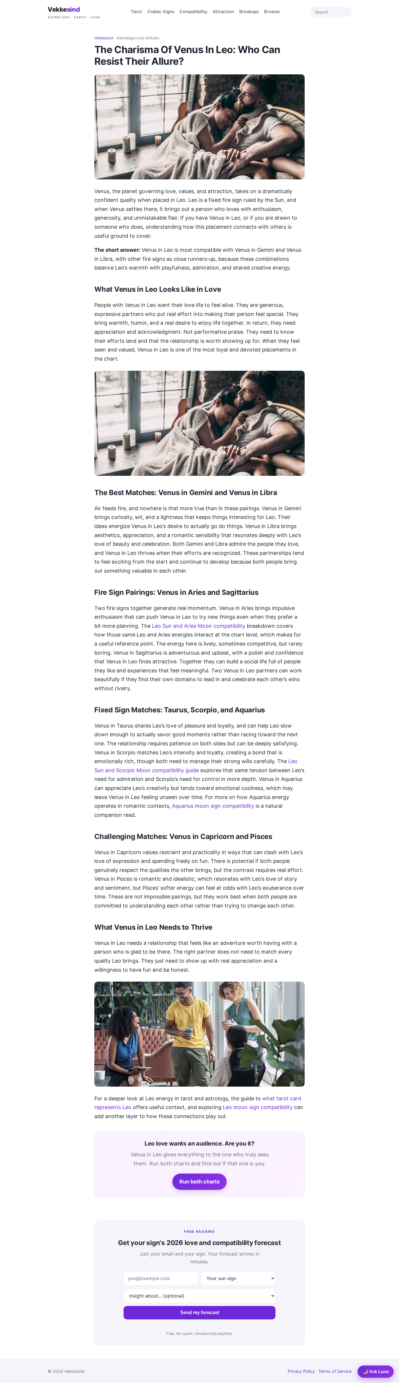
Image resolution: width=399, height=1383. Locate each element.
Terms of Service (334, 1371)
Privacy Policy (301, 1371)
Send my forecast (199, 1312)
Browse (272, 11)
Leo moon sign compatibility (258, 1107)
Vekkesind (103, 38)
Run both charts (199, 1182)
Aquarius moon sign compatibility (213, 806)
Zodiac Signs (160, 11)
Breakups (249, 11)
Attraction (223, 11)
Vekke (74, 12)
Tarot (136, 11)
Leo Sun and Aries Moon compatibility (198, 626)
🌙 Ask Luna (375, 1371)
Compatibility (193, 11)
